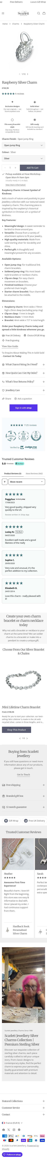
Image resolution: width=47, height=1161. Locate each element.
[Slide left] (20, 738)
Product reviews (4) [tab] (12, 473)
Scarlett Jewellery (17, 1145)
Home (5, 24)
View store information (16, 185)
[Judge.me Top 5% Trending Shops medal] (36, 436)
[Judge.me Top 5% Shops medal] (23, 436)
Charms (15, 24)
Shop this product (16, 729)
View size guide (10, 346)
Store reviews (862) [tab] (34, 473)
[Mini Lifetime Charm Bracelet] (23, 681)
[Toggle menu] (3, 13)
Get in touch (23, 774)
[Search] (38, 13)
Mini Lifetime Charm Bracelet (21, 707)
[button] (8, 93)
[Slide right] (27, 74)
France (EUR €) (13, 1123)
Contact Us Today (12, 356)
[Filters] (4, 482)
